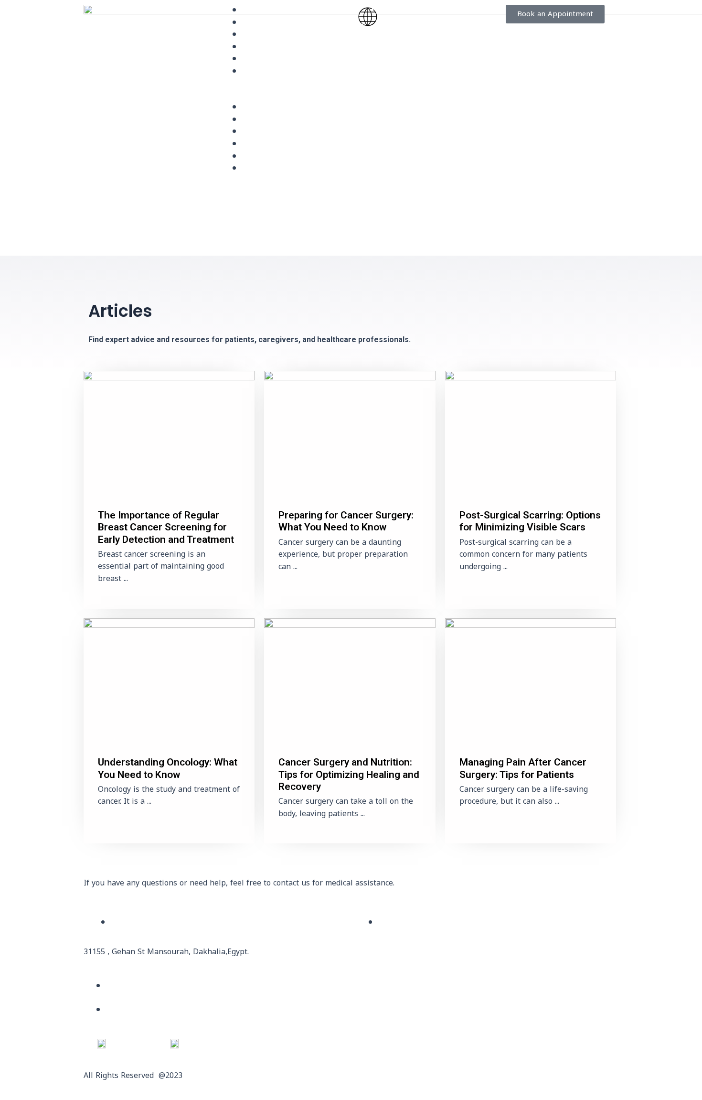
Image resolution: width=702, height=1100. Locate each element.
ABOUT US (262, 23)
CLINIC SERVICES (274, 35)
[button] (283, 96)
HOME (254, 10)
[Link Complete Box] (169, 489)
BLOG (253, 47)
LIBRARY (258, 59)
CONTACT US (267, 72)
